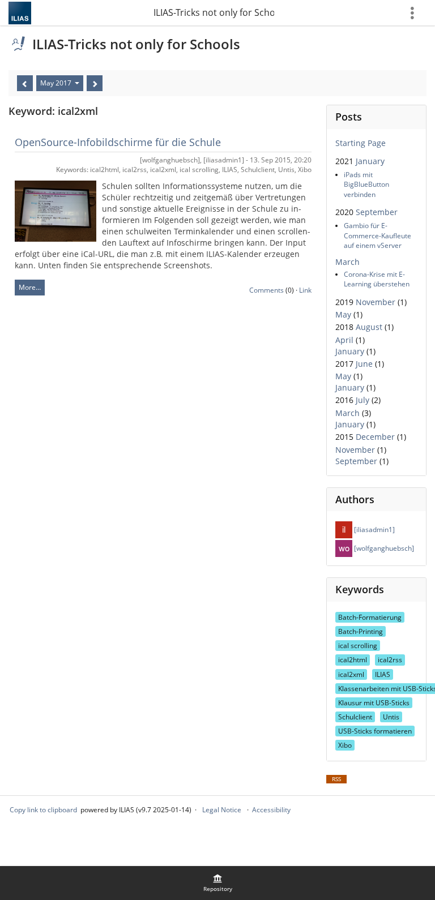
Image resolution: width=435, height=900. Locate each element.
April (344, 340)
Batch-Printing (360, 631)
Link (305, 290)
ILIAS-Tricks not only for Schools (213, 12)
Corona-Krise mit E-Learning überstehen (377, 279)
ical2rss (390, 660)
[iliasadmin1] (373, 529)
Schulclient (355, 717)
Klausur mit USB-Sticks (374, 703)
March (347, 261)
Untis (391, 717)
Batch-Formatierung (370, 617)
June (364, 363)
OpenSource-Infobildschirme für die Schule (118, 142)
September (377, 212)
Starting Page (360, 143)
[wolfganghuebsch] (383, 548)
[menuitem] (217, 883)
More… (30, 287)
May (343, 314)
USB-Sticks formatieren (375, 731)
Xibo (345, 745)
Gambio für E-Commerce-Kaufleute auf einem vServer (377, 235)
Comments (266, 290)
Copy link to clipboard (43, 810)
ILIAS (382, 674)
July (362, 400)
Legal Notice (221, 810)
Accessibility (271, 810)
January (370, 161)
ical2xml (351, 674)
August (369, 327)
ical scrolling (357, 645)
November (375, 302)
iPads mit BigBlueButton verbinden (366, 184)
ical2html (352, 660)
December (375, 436)
